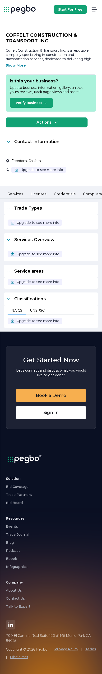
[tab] (15, 194)
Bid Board (14, 503)
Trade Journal (17, 534)
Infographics (17, 567)
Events (12, 526)
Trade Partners (19, 495)
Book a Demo (51, 395)
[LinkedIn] (10, 624)
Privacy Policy (66, 649)
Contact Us (15, 598)
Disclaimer (19, 657)
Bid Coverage (17, 487)
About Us (14, 590)
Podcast (13, 550)
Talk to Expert (18, 606)
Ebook (11, 559)
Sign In (51, 412)
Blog (10, 542)
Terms (90, 649)
